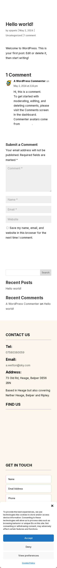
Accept (29, 538)
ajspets (13, 30)
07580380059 (15, 352)
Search (46, 272)
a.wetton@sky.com (18, 365)
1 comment (30, 35)
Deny (29, 546)
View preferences (28, 555)
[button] (52, 505)
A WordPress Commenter (30, 81)
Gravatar (26, 123)
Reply (45, 130)
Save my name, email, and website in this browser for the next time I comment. (26, 232)
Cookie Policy (28, 563)
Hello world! (13, 288)
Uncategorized (14, 35)
